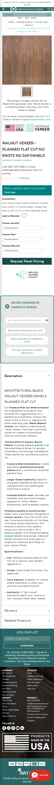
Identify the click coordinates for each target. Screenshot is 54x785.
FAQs (4, 707)
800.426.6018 (33, 700)
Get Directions (33, 711)
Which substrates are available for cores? (27, 340)
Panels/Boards (11, 245)
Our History (7, 673)
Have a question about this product (24, 190)
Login (29, 673)
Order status (32, 685)
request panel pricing (27, 261)
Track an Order (33, 682)
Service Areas (8, 695)
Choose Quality (11, 223)
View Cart (31, 689)
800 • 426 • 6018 (27, 18)
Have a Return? (9, 716)
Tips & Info (7, 700)
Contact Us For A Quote (37, 714)
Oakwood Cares (9, 692)
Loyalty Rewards (9, 682)
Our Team (6, 689)
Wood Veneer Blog (10, 710)
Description (13, 376)
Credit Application (35, 679)
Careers (5, 679)
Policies (5, 713)
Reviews (10, 610)
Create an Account (35, 676)
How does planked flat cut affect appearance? (27, 351)
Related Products (17, 620)
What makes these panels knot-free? (25, 330)
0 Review (24, 178)
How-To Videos (9, 703)
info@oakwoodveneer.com (35, 119)
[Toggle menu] (3, 8)
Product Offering (9, 685)
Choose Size (9, 234)
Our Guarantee (8, 676)
